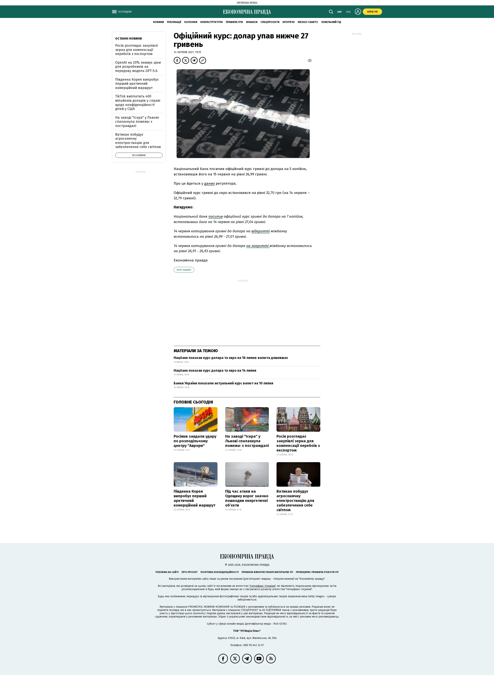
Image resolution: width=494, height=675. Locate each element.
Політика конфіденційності (219, 572)
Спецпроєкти (270, 22)
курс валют (184, 269)
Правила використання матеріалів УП (267, 572)
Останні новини (128, 38)
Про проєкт (190, 572)
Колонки (190, 22)
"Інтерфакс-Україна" (262, 586)
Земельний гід (331, 22)
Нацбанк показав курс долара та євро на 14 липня (215, 370)
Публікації (174, 22)
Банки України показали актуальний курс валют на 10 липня (223, 383)
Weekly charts (308, 22)
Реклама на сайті (167, 572)
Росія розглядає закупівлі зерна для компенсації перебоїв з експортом (298, 443)
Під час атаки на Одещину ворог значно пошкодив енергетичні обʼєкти (246, 498)
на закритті (258, 246)
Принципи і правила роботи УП (317, 572)
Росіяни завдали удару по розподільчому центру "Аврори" (195, 441)
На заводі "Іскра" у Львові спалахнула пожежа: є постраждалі (247, 441)
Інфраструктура (211, 22)
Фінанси (251, 22)
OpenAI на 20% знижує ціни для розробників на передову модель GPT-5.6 (138, 66)
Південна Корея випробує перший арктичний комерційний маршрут (194, 498)
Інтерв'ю (289, 22)
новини (158, 22)
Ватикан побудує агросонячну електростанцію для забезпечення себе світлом (295, 500)
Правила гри (234, 22)
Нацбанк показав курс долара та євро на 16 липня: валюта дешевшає (231, 358)
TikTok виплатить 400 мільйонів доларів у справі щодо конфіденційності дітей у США (137, 102)
